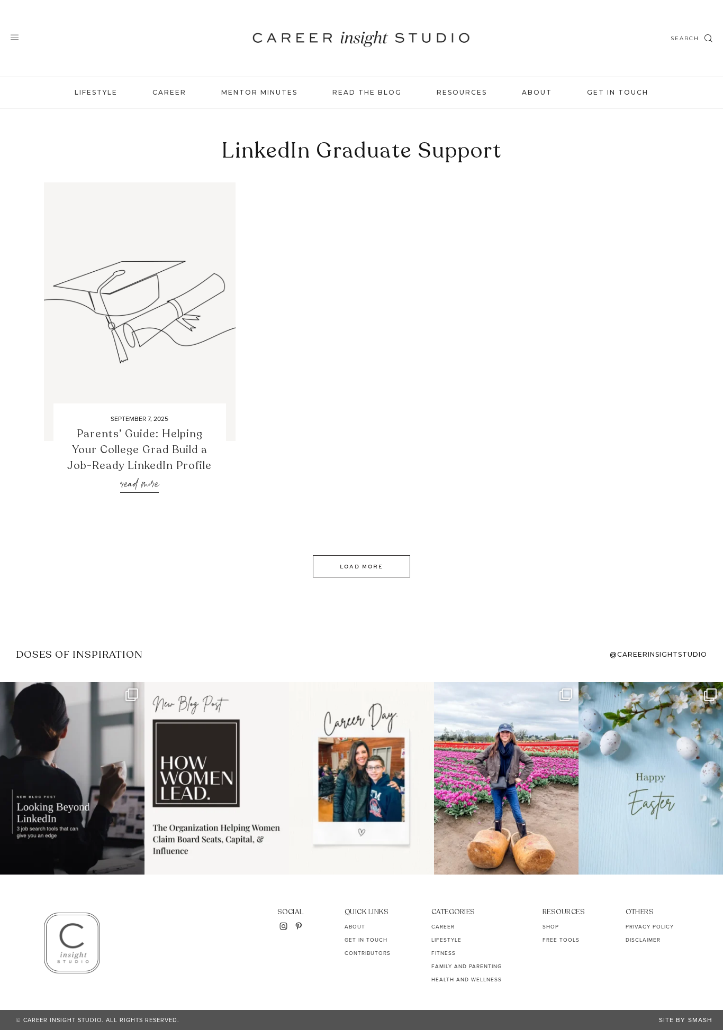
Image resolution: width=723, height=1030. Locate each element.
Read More (139, 484)
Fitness (443, 953)
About (537, 92)
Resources (462, 92)
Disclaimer (643, 940)
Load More (361, 566)
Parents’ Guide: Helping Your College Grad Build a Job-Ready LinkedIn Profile (139, 450)
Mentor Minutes (259, 92)
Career (169, 92)
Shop (551, 927)
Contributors (368, 953)
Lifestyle (96, 92)
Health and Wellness (466, 979)
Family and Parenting (466, 966)
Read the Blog (367, 92)
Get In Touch (617, 92)
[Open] (72, 778)
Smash (700, 1020)
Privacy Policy (650, 927)
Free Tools (561, 940)
